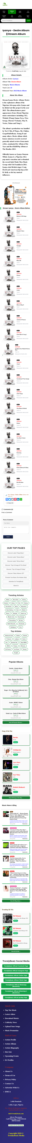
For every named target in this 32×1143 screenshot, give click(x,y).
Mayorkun (23, 606)
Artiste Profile (10, 1040)
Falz (19, 603)
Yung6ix (16, 652)
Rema (16, 606)
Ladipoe (17, 639)
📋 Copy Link (10, 503)
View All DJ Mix (16, 951)
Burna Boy (15, 599)
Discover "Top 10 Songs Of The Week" (16, 565)
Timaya (15, 645)
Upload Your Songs (12, 1026)
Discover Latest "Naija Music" (16, 553)
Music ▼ (12, 11)
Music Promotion (11, 1031)
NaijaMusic (20, 12)
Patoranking (12, 620)
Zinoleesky (21, 623)
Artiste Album (10, 1044)
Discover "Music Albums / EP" (16, 573)
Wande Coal (11, 616)
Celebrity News (11, 1022)
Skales (18, 635)
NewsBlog (28, 16)
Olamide (15, 613)
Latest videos (10, 1014)
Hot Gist (8, 1052)
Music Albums (15, 85)
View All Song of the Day (16, 797)
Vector (24, 639)
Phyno (7, 613)
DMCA (8, 1092)
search (28, 20)
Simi (17, 610)
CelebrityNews (4, 16)
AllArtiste (28, 12)
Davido (6, 603)
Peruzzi (25, 649)
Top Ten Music (10, 1010)
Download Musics (12, 1018)
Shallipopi (13, 627)
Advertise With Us (12, 1088)
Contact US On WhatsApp (16, 1125)
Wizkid (24, 610)
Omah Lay (23, 613)
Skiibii (8, 645)
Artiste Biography (12, 1048)
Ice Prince (16, 649)
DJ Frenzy (8, 649)
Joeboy (24, 599)
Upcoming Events (12, 1056)
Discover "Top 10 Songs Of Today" (16, 569)
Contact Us (9, 1084)
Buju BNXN (24, 642)
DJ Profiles (9, 1060)
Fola (20, 627)
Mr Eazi (21, 620)
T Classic (8, 639)
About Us (16, 585)
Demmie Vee (14, 642)
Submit (8, 536)
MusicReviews (20, 16)
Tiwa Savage (21, 616)
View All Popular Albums (16, 722)
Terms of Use (10, 1075)
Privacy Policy (10, 1079)
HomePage (4, 12)
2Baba (7, 599)
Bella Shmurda (11, 623)
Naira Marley (9, 610)
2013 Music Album (20, 91)
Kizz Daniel (8, 606)
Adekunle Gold (9, 635)
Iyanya (15, 79)
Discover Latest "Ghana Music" (16, 557)
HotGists (12, 16)
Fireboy (26, 603)
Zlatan (13, 603)
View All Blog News (16, 901)
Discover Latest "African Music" (16, 561)
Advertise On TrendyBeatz (16, 581)
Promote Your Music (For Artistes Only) (16, 577)
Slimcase (23, 645)
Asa (7, 642)
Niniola (25, 635)
